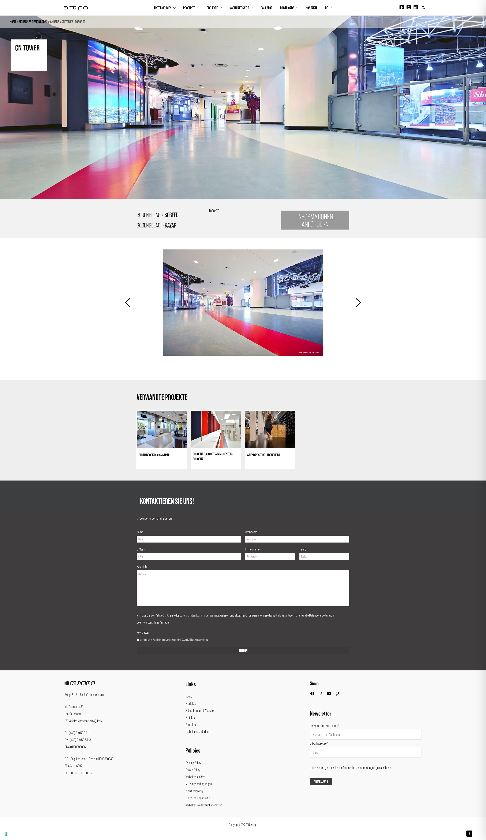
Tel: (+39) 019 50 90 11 (77, 732)
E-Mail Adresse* (319, 743)
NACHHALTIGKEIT (239, 8)
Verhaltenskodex (195, 776)
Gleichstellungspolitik (197, 798)
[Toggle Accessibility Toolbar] (469, 833)
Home (13, 22)
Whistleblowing (194, 791)
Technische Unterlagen (198, 731)
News (188, 696)
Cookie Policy (192, 769)
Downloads (287, 8)
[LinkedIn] (329, 694)
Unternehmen (162, 8)
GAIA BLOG (266, 8)
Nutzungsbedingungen (198, 783)
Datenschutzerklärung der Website (199, 615)
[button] (423, 7)
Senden (243, 650)
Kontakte (311, 8)
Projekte (212, 8)
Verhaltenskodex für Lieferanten (203, 805)
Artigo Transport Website (199, 710)
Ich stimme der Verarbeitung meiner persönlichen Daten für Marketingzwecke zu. (174, 639)
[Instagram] (408, 7)
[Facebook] (401, 7)
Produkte (189, 8)
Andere (54, 22)
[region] (243, 114)
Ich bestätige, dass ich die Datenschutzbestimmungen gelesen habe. (352, 767)
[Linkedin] (415, 7)
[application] (173, 8)
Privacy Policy (193, 762)
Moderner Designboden (33, 22)
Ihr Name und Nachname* (324, 725)
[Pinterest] (337, 694)
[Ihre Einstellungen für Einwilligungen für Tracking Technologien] (6, 834)
